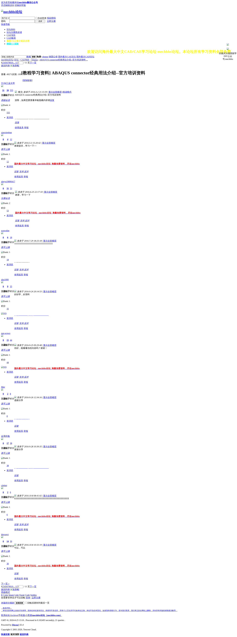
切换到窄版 (20, 5)
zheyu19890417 (8, 181)
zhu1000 (5, 279)
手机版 (21, 615)
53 (11, 188)
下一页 (33, 62)
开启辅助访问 (7, 5)
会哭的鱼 (5, 436)
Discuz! (15, 625)
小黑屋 (28, 615)
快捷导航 (5, 24)
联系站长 (5, 615)
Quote (22, 595)
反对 (26, 171)
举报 (26, 127)
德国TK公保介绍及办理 (18, 41)
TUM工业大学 (8, 83)
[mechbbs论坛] (11, 12)
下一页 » (5, 583)
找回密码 (51, 18)
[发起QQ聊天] (4, 313)
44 (11, 340)
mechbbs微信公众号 (28, 2)
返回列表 (5, 65)
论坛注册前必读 (14, 32)
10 (12, 62)
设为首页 (5, 2)
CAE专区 (11, 35)
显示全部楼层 (55, 92)
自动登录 (42, 18)
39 (8, 90)
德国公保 (53, 56)
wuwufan (5, 230)
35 (11, 286)
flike (3, 387)
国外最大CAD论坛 (85, 56)
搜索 (28, 56)
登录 (28, 597)
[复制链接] (27, 80)
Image (11, 595)
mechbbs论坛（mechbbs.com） (47, 615)
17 (8, 443)
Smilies (33, 595)
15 (8, 340)
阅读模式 (67, 92)
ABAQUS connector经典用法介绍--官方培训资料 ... (64, 60)
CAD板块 (11, 38)
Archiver (14, 615)
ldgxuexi (5, 534)
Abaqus (34, 60)
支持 (21, 171)
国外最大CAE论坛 (67, 56)
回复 (52, 100)
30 (11, 541)
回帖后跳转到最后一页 (38, 603)
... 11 (15, 62)
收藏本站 (14, 2)
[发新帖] (14, 65)
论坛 (11, 29)
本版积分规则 (7, 603)
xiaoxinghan (6, 132)
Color (5, 595)
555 (11, 90)
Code (27, 595)
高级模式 (5, 592)
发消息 (10, 117)
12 (11, 139)
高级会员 (5, 100)
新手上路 (5, 149)
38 (11, 443)
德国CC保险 (13, 44)
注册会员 (5, 198)
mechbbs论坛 (7, 60)
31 (3, 90)
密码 (3, 21)
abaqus (45, 56)
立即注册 (51, 21)
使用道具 (19, 127)
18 (11, 237)
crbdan (4, 485)
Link (17, 595)
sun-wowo (5, 333)
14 (8, 541)
